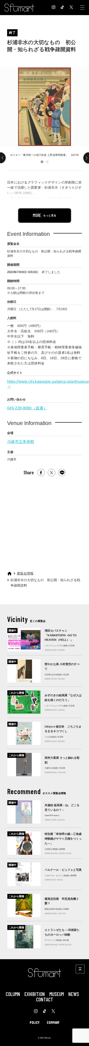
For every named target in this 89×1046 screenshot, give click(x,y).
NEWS (73, 994)
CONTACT (44, 999)
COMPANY (53, 1022)
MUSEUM (56, 994)
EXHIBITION (34, 994)
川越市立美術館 (20, 442)
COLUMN (13, 994)
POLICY (35, 1022)
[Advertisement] (44, 521)
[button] (42, 161)
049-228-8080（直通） (27, 408)
